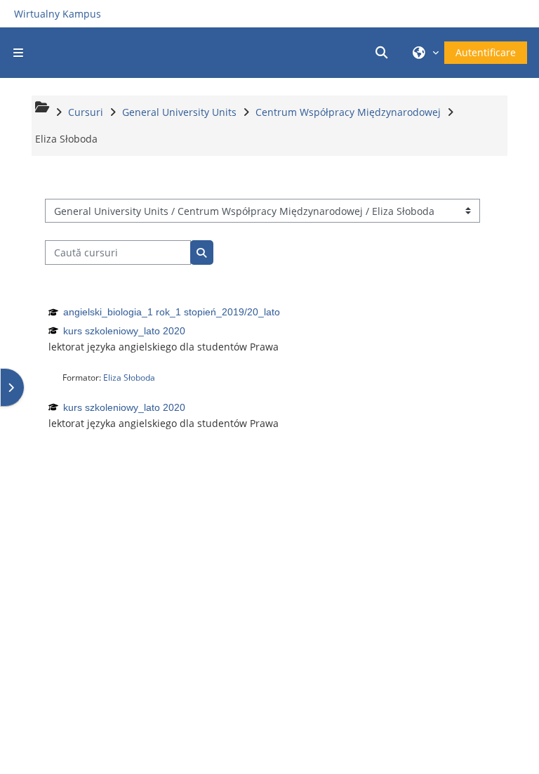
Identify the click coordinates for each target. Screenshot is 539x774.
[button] (384, 53)
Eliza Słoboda (129, 377)
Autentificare (485, 52)
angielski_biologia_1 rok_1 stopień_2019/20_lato (171, 311)
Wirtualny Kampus (57, 13)
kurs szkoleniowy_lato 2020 (124, 330)
